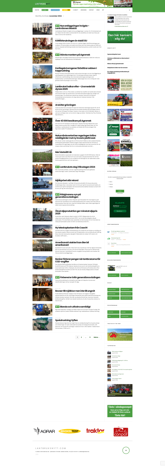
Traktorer (110, 312)
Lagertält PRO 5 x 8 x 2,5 (121, 267)
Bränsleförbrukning (126, 293)
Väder (98, 10)
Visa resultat (120, 193)
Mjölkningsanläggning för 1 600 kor (120, 360)
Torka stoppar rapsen (116, 378)
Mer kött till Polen (116, 365)
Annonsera (83, 10)
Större (110, 181)
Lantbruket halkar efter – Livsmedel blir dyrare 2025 (75, 88)
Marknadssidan (111, 293)
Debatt (76, 10)
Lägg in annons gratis (126, 252)
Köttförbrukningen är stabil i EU (71, 40)
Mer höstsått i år (63, 152)
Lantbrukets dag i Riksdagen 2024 (76, 166)
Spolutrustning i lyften (66, 320)
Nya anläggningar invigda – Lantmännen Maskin (72, 27)
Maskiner (123, 312)
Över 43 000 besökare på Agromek (73, 120)
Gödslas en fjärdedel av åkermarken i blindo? (118, 59)
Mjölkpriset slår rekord (66, 180)
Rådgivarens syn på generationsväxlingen (68, 196)
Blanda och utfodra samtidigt (73, 306)
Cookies (36, 454)
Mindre (111, 186)
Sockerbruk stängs (116, 356)
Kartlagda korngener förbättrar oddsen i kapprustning (76, 69)
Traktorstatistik (125, 289)
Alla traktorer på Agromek (118, 374)
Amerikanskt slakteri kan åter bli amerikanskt (72, 244)
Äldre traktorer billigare (117, 351)
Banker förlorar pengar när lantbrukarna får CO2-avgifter (77, 260)
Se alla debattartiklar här (121, 26)
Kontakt (91, 10)
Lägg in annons (124, 275)
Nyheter (37, 10)
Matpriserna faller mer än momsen (117, 67)
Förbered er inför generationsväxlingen (78, 277)
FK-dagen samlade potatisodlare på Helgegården (118, 72)
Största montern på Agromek (73, 54)
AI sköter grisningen (65, 104)
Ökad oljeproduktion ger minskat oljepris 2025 (76, 212)
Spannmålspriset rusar (114, 54)
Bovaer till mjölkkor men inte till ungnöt (75, 290)
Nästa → (97, 337)
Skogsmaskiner (124, 316)
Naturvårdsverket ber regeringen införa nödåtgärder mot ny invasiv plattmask (75, 137)
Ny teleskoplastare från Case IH (71, 227)
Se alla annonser (112, 252)
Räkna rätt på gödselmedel (115, 63)
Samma (111, 184)
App (103, 10)
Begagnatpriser (112, 289)
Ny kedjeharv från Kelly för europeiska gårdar (122, 369)
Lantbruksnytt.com (50, 448)
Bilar (109, 316)
